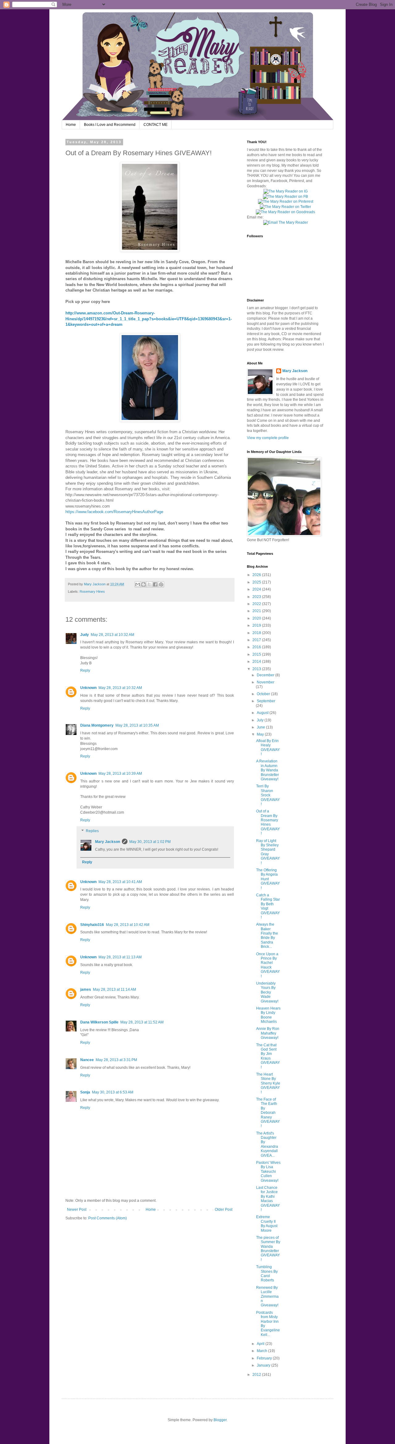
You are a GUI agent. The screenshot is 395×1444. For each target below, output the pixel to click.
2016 (257, 647)
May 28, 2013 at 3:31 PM (116, 1060)
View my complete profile (268, 438)
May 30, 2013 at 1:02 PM (150, 842)
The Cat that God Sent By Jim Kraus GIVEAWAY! (268, 1056)
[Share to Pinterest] (161, 584)
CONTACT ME (155, 124)
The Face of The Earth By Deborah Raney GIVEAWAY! (268, 1112)
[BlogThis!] (143, 584)
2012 (257, 1374)
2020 (257, 618)
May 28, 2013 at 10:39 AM (120, 773)
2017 (257, 640)
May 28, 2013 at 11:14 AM (114, 989)
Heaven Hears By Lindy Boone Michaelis (268, 1015)
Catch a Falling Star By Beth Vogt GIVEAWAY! (268, 906)
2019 (257, 625)
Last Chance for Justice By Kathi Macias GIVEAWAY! (268, 1198)
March (262, 1351)
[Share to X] (149, 584)
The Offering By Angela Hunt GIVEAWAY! (268, 879)
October (264, 694)
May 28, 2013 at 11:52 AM (142, 1022)
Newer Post (76, 1209)
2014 (257, 661)
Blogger (220, 1420)
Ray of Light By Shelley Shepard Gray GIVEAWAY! (268, 852)
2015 (257, 654)
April (261, 1344)
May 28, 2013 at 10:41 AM (120, 882)
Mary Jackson (95, 584)
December (266, 675)
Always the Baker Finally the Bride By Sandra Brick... (267, 935)
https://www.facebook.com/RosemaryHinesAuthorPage (114, 511)
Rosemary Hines (92, 591)
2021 (257, 611)
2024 (257, 589)
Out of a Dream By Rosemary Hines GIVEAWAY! (268, 822)
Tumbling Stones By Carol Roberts (267, 1273)
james (85, 989)
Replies (92, 831)
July (260, 720)
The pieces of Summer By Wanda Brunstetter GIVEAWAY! (268, 1248)
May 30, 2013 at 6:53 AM (112, 1092)
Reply (85, 670)
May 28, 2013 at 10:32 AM (112, 635)
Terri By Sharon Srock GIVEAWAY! (268, 795)
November (265, 682)
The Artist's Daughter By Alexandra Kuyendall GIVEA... (267, 1144)
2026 (257, 575)
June (261, 727)
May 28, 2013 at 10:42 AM (127, 925)
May (261, 734)
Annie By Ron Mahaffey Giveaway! (267, 1033)
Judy (84, 635)
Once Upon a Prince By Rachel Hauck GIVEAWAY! (268, 965)
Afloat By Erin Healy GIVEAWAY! (268, 747)
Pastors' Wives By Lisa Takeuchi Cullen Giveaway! (268, 1171)
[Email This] (138, 584)
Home (71, 124)
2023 (257, 597)
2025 (257, 582)
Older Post (223, 1209)
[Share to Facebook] (155, 584)
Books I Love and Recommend (109, 124)
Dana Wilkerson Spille (99, 1022)
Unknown (88, 688)
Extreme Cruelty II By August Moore (266, 1223)
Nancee (87, 1060)
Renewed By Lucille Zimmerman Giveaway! (267, 1296)
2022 (257, 604)
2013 (257, 669)
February (265, 1358)
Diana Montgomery (97, 725)
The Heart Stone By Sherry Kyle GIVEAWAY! (268, 1083)
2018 (257, 633)
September (266, 701)
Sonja (85, 1092)
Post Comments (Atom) (107, 1218)
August (263, 713)
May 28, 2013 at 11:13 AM (120, 957)
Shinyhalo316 (92, 925)
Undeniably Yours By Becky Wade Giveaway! (267, 992)
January (264, 1365)
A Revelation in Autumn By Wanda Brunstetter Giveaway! (267, 770)
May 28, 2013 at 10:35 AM (137, 725)
